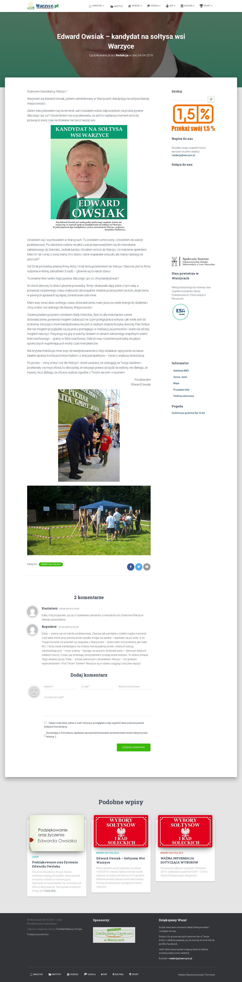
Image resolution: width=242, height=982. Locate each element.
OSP (171, 6)
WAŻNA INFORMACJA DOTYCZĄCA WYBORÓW (179, 860)
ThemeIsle (209, 974)
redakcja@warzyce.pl (183, 155)
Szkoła (155, 6)
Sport (207, 6)
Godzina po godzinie (183, 413)
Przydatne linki (181, 389)
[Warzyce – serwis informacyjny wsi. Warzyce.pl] (43, 6)
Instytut (118, 6)
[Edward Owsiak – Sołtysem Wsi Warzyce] (121, 831)
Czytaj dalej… (50, 890)
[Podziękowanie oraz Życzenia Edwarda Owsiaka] (57, 833)
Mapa (176, 383)
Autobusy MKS (181, 370)
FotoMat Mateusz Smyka (69, 929)
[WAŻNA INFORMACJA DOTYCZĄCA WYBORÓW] (185, 831)
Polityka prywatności (38, 934)
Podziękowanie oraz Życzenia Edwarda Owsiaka (55, 864)
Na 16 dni (200, 413)
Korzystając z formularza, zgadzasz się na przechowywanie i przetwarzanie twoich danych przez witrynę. (97, 735)
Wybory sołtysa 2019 (51, 564)
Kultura (188, 6)
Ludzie (35, 857)
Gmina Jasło (180, 377)
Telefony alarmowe (183, 396)
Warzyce (97, 6)
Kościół (136, 6)
